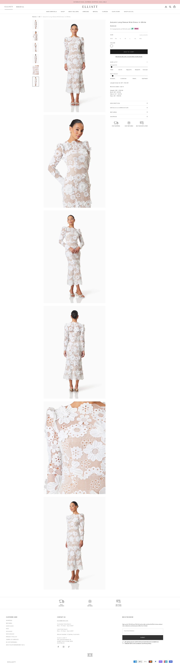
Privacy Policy (58, 351)
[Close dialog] (125, 316)
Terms (63, 351)
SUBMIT (71, 341)
